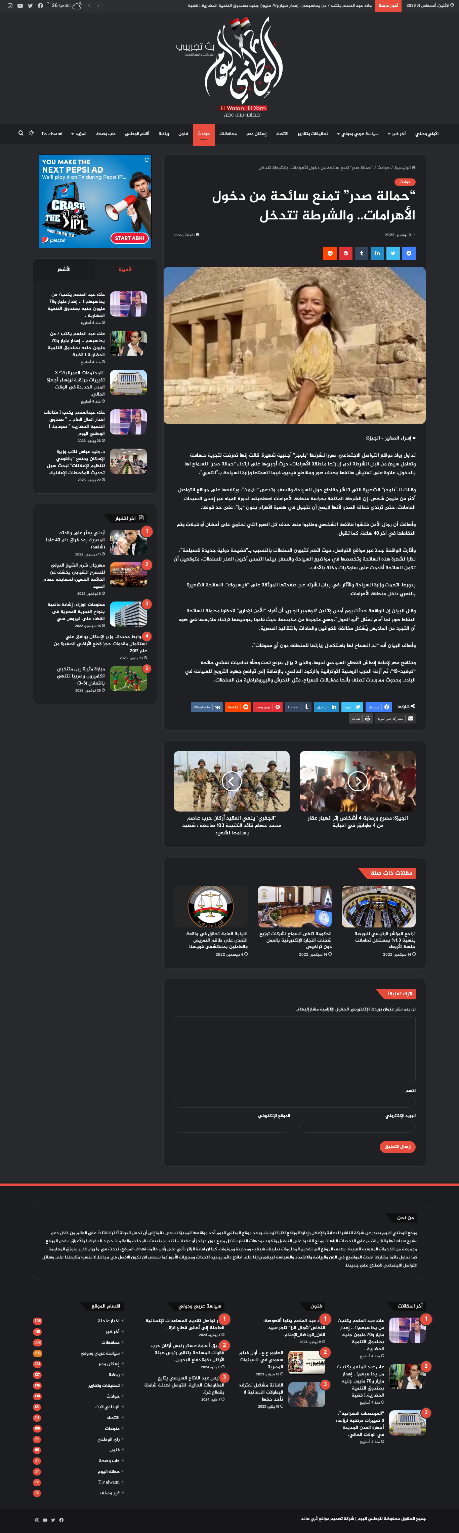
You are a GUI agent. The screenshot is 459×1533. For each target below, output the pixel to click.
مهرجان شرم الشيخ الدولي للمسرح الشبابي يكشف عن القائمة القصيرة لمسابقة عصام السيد (74, 576)
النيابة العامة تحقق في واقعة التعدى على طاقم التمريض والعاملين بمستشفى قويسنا (217, 940)
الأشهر (64, 269)
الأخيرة (126, 269)
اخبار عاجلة (109, 1321)
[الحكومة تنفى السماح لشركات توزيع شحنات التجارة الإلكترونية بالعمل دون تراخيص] (295, 906)
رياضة (164, 134)
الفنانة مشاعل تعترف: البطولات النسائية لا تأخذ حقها (261, 1392)
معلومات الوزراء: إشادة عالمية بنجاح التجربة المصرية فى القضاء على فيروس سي (76, 612)
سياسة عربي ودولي (360, 134)
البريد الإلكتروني (400, 1116)
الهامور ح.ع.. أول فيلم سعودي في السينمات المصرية (261, 1360)
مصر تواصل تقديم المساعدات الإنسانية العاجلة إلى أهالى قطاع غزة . (184, 1324)
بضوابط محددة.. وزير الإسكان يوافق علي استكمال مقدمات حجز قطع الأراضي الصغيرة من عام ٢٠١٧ (100, 644)
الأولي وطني (427, 134)
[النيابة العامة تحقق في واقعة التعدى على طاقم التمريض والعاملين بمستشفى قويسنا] (211, 906)
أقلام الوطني (137, 134)
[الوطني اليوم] (229, 66)
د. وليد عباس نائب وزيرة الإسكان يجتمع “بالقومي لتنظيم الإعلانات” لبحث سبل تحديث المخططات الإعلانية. (76, 462)
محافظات (228, 134)
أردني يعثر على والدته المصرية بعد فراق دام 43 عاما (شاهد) (75, 540)
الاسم (411, 1090)
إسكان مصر (256, 134)
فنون (183, 134)
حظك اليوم (109, 1472)
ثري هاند (309, 1519)
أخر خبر (399, 134)
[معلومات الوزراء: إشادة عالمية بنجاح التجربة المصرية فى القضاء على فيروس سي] (128, 614)
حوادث (204, 134)
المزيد (81, 134)
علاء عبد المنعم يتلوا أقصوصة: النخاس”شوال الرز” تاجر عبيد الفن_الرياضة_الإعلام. (294, 1328)
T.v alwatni (51, 134)
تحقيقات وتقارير (313, 134)
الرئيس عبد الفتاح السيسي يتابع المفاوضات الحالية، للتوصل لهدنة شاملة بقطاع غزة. (184, 1385)
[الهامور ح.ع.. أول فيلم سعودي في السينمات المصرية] (306, 1362)
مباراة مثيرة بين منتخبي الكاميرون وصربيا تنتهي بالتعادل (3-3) (81, 676)
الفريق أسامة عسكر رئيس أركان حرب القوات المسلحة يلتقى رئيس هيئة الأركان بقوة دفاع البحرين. (187, 1353)
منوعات (112, 1429)
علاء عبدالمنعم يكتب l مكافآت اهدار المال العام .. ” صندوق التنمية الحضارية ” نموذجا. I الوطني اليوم (74, 423)
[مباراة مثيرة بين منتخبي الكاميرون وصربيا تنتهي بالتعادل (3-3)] (128, 678)
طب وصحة (106, 134)
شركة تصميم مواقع (336, 1519)
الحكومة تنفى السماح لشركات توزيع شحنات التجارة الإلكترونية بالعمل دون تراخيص (295, 940)
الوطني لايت (107, 1407)
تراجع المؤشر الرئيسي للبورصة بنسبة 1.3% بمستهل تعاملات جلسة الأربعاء (385, 940)
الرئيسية (403, 168)
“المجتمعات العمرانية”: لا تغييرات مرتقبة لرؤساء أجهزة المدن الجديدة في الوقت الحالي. (76, 383)
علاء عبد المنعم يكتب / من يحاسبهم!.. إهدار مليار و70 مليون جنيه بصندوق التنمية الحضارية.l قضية (76, 344)
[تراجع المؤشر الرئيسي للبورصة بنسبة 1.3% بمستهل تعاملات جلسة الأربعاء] (379, 906)
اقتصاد (282, 134)
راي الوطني (108, 1439)
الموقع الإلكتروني (274, 1116)
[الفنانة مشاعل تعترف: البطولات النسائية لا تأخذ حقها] (306, 1394)
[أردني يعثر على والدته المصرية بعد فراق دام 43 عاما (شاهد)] (128, 542)
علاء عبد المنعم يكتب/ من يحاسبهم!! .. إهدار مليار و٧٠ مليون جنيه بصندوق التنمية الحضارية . (76, 305)
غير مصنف (110, 1493)
